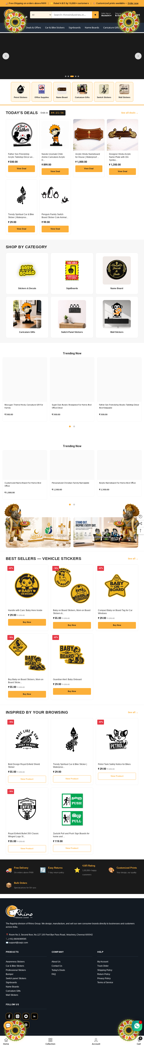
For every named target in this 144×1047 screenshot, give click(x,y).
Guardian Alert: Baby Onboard (67, 679)
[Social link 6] (26, 1024)
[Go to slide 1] (65, 76)
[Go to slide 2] (68, 76)
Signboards (75, 27)
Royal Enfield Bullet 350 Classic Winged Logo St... (23, 835)
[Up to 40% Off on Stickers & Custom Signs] (72, 56)
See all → (133, 558)
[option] (24, 389)
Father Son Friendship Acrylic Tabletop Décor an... (21, 155)
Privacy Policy (104, 978)
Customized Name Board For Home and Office (23, 484)
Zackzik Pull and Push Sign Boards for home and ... (71, 835)
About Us (56, 961)
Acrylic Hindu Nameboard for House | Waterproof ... (87, 155)
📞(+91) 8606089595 (16, 939)
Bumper (9, 974)
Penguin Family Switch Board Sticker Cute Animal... (55, 216)
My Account (102, 961)
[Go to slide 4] (75, 76)
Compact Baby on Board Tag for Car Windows (115, 612)
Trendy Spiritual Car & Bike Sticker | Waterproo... (21, 216)
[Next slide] (138, 56)
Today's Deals (58, 970)
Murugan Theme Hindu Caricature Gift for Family (24, 406)
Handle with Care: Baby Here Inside (25, 610)
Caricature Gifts (111, 27)
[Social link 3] (26, 1016)
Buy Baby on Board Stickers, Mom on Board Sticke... (25, 681)
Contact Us (57, 966)
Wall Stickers (12, 995)
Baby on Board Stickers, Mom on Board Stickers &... (71, 612)
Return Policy (103, 974)
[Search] (95, 14)
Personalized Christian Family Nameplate (70, 483)
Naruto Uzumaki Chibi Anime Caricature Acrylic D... (53, 157)
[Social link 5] (17, 1024)
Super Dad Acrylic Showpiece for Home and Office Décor (71, 406)
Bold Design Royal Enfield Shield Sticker (24, 765)
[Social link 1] (9, 1016)
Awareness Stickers (15, 961)
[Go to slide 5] (78, 76)
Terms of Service (105, 982)
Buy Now (27, 622)
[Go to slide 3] (72, 76)
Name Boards (92, 27)
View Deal (21, 168)
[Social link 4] (34, 1016)
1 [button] (70, 426)
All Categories (15, 27)
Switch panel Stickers (16, 978)
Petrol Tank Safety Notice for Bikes (114, 764)
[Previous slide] (5, 56)
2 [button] (74, 426)
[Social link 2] (17, 1016)
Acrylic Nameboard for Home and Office (117, 483)
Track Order (103, 966)
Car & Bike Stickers (54, 27)
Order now (133, 3)
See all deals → (129, 112)
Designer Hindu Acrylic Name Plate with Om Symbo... (120, 157)
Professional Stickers (16, 970)
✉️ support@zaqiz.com (17, 942)
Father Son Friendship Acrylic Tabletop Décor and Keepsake (119, 406)
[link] (96, 1041)
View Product (27, 779)
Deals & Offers (33, 27)
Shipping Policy (104, 970)
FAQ (54, 974)
